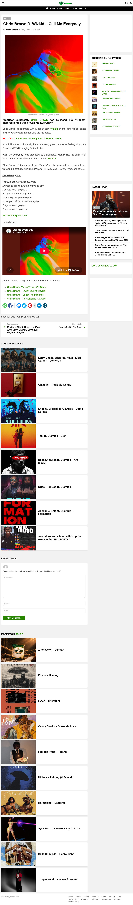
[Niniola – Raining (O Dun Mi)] (18, 778)
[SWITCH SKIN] (131, 3)
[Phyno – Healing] (18, 676)
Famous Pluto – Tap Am (53, 751)
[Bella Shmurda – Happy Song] (18, 854)
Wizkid (36, 317)
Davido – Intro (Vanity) (111, 98)
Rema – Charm (108, 63)
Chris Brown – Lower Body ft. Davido (26, 291)
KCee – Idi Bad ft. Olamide (54, 486)
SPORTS (82, 8)
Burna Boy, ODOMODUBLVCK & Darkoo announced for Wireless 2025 (111, 239)
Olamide (95, 897)
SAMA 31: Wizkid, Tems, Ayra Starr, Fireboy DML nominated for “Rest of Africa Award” (111, 222)
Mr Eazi (112, 897)
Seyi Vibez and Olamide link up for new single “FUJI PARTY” (59, 538)
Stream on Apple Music (15, 215)
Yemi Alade (85, 899)
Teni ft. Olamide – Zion (52, 435)
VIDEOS (68, 8)
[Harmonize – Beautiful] (18, 803)
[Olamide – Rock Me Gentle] (18, 385)
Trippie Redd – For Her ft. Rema (57, 879)
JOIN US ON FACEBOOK (104, 266)
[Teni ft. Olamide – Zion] (18, 436)
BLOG (75, 8)
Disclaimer (118, 899)
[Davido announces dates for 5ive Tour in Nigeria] (111, 204)
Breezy (52, 158)
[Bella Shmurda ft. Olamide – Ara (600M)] (18, 462)
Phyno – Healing (48, 675)
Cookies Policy (73, 902)
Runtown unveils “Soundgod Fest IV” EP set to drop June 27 (112, 253)
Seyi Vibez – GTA (109, 119)
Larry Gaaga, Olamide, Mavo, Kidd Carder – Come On (59, 359)
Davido (78, 897)
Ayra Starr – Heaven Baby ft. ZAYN (59, 828)
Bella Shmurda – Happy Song (56, 854)
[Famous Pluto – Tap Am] (18, 752)
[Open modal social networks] (45, 305)
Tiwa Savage (73, 899)
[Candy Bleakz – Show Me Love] (18, 727)
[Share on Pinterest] (30, 305)
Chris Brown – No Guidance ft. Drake (26, 298)
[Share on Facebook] (10, 305)
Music (19, 634)
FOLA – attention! (49, 700)
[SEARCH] (126, 3)
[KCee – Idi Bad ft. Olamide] (18, 487)
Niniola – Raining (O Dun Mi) (56, 777)
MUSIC (59, 8)
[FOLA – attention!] (18, 701)
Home (70, 897)
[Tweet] (24, 305)
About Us (95, 899)
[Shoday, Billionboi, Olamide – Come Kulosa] (18, 411)
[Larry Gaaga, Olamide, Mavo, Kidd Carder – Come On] (18, 360)
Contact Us (106, 899)
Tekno (103, 897)
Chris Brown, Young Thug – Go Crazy (26, 287)
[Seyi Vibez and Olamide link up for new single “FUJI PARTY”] (18, 538)
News (96, 207)
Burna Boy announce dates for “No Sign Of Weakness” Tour (111, 246)
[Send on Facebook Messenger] (18, 305)
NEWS (52, 8)
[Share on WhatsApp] (4, 305)
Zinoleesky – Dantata (51, 649)
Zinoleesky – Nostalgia (111, 126)
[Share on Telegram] (39, 305)
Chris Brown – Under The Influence (25, 295)
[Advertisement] (111, 33)
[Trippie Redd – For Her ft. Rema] (18, 880)
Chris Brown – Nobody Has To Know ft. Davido (38, 138)
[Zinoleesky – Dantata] (18, 650)
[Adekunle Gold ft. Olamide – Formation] (18, 513)
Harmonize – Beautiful (52, 802)
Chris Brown (39, 119)
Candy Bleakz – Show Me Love (57, 726)
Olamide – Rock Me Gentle (54, 384)
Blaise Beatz (9, 317)
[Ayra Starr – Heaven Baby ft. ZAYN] (18, 829)
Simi (119, 897)
